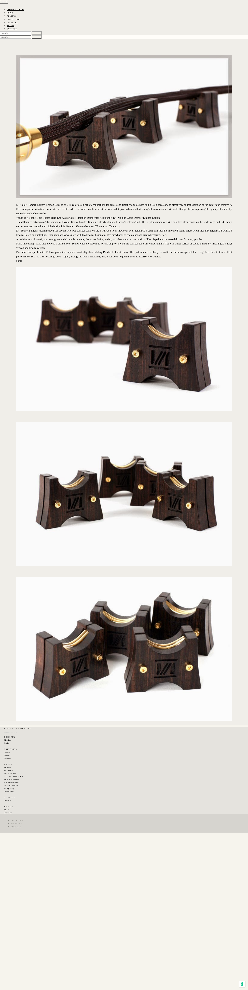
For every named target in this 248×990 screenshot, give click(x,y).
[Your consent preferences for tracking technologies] (242, 984)
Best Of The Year (10, 773)
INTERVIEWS (14, 19)
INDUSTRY (12, 22)
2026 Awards (8, 770)
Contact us (7, 801)
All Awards (7, 767)
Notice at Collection (11, 785)
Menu (4, 2)
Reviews (7, 752)
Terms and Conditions (11, 779)
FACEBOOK (16, 823)
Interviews (7, 758)
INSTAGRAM (17, 820)
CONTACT (12, 29)
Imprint (6, 743)
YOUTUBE (16, 827)
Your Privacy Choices (11, 782)
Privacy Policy (9, 788)
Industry (7, 755)
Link (19, 260)
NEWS (10, 13)
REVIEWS (12, 16)
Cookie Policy (9, 792)
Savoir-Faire (8, 813)
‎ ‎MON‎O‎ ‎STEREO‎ (15, 10)
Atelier (6, 810)
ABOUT (10, 26)
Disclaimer (7, 740)
